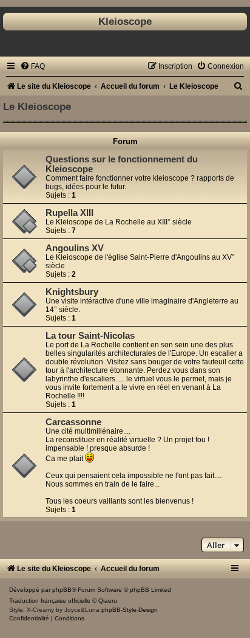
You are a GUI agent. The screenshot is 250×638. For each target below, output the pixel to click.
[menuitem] (32, 66)
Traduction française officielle (49, 600)
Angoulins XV (75, 248)
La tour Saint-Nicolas (90, 336)
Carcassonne (73, 422)
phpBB (62, 589)
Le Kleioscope (37, 106)
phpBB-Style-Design (129, 609)
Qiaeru (107, 600)
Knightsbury (72, 292)
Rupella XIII (69, 213)
